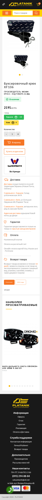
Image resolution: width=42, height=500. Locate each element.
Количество (9, 129)
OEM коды (20, 282)
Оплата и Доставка (21, 432)
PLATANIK (19, 497)
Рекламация (21, 428)
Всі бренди (15, 171)
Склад (7, 113)
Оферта (21, 417)
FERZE (4, 370)
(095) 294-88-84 (21, 476)
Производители (21, 459)
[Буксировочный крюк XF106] (21, 61)
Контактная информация (21, 441)
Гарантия (21, 424)
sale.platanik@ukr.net (21, 480)
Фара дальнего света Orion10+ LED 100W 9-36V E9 (20, 367)
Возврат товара (21, 449)
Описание (9, 282)
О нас (21, 420)
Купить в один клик (14, 151)
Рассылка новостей (21, 462)
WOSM (25, 92)
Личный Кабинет (21, 445)
